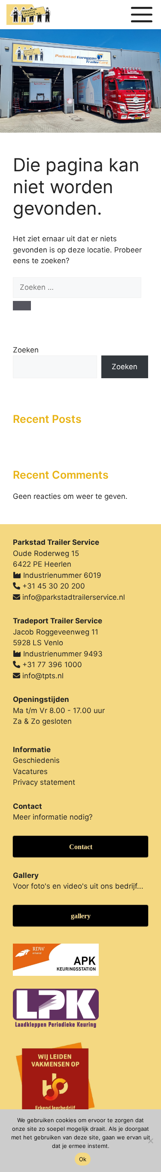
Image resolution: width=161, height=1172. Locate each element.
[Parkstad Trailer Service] (29, 14)
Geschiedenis (36, 760)
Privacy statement (44, 782)
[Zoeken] (22, 305)
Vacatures (30, 771)
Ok (83, 1159)
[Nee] (150, 1140)
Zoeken (26, 350)
